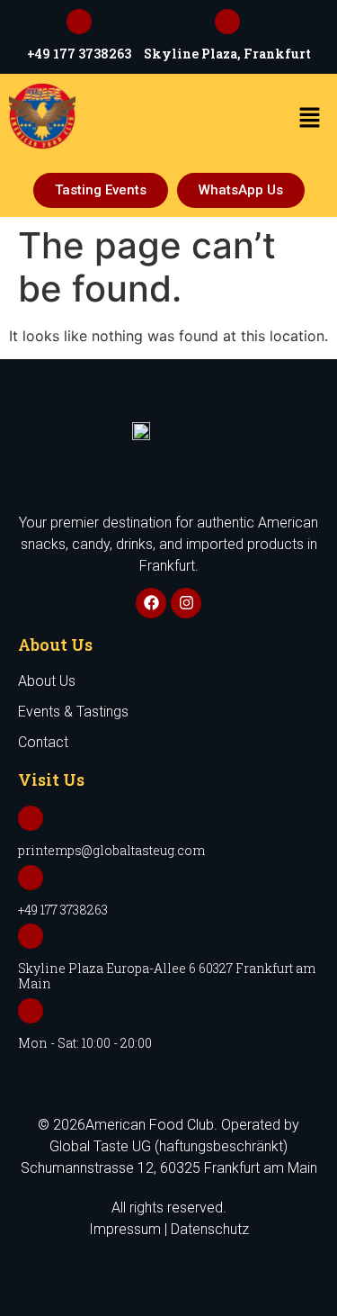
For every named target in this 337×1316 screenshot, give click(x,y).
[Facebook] (151, 603)
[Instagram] (186, 603)
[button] (310, 118)
